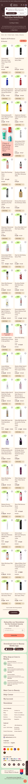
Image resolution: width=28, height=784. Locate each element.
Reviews (5, 717)
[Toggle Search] (4, 5)
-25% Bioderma (18, 725)
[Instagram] (4, 764)
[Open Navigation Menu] (2, 5)
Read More (15, 30)
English (13, 743)
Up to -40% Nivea (7, 727)
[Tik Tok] (14, 764)
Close (26, 9)
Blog (4, 712)
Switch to (11, 13)
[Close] (27, 762)
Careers (5, 715)
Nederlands (6, 743)
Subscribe (14, 635)
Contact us (17, 710)
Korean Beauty (18, 731)
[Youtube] (23, 764)
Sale (4, 725)
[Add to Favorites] (12, 46)
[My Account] (21, 5)
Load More (14, 612)
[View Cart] (24, 5)
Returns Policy (7, 719)
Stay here (22, 13)
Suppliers (16, 719)
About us (5, 710)
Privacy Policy (17, 717)
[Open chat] (25, 781)
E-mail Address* (8, 628)
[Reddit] (19, 764)
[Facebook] (9, 764)
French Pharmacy (7, 731)
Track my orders (18, 712)
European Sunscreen (17, 728)
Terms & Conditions (19, 715)
